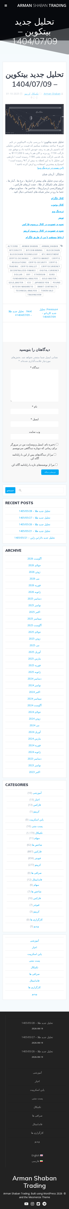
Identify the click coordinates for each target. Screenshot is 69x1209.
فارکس (37, 804)
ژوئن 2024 (34, 718)
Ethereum (39, 274)
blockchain (53, 250)
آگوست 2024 (34, 705)
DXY (28, 274)
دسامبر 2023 (34, 758)
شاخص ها (37, 844)
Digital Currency (49, 270)
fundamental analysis (25, 278)
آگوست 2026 (34, 558)
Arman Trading (41, 5)
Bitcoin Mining (34, 250)
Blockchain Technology (24, 254)
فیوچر (38, 858)
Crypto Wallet (29, 266)
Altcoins (13, 246)
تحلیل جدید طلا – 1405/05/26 (34, 524)
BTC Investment (50, 254)
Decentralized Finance (23, 270)
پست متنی (37, 826)
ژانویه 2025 (34, 672)
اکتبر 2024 (34, 692)
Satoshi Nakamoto (22, 286)
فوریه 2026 (34, 585)
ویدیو (36, 926)
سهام (37, 838)
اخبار (37, 799)
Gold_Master (16, 282)
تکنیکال (35, 93)
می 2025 (34, 645)
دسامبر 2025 (34, 598)
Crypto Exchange (19, 258)
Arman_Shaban (50, 246)
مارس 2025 (34, 658)
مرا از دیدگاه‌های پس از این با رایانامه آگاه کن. (32, 456)
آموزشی (37, 792)
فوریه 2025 (34, 665)
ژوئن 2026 (34, 572)
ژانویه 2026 (34, 592)
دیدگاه (34, 367)
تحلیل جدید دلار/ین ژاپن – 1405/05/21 (34, 537)
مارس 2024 (34, 738)
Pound (57, 282)
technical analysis (26, 290)
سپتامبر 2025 (34, 618)
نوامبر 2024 (34, 685)
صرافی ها (36, 873)
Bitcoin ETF (15, 250)
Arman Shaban (52, 93)
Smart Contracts (47, 286)
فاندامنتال (37, 879)
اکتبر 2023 (34, 772)
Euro (52, 274)
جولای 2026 (34, 565)
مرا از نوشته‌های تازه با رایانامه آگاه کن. (32, 464)
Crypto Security (37, 262)
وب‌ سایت (34, 431)
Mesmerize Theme (39, 1197)
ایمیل (35, 419)
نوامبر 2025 (34, 605)
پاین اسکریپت (36, 819)
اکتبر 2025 (34, 612)
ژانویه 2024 (34, 752)
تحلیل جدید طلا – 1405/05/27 (34, 517)
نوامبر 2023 (34, 765)
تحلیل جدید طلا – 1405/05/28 (34, 511)
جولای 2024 (34, 712)
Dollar (18, 274)
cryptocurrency (50, 266)
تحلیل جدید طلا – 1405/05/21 (34, 531)
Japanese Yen (42, 282)
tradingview (34, 294)
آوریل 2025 (34, 652)
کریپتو (27, 93)
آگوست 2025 (34, 625)
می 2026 (34, 578)
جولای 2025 (34, 632)
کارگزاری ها (36, 919)
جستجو (10, 490)
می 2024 (34, 725)
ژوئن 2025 (34, 638)
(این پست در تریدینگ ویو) (50, 167)
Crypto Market (41, 258)
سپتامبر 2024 (34, 698)
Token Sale (47, 290)
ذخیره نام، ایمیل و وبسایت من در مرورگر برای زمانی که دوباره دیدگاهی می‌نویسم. (33, 446)
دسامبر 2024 (34, 678)
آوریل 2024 (34, 732)
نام (34, 406)
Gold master (49, 278)
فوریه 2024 (34, 745)
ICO (29, 282)
